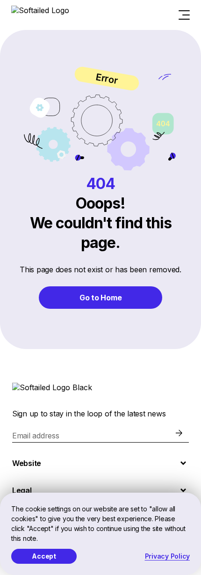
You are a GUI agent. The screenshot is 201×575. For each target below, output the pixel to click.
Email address (35, 435)
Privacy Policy (167, 556)
